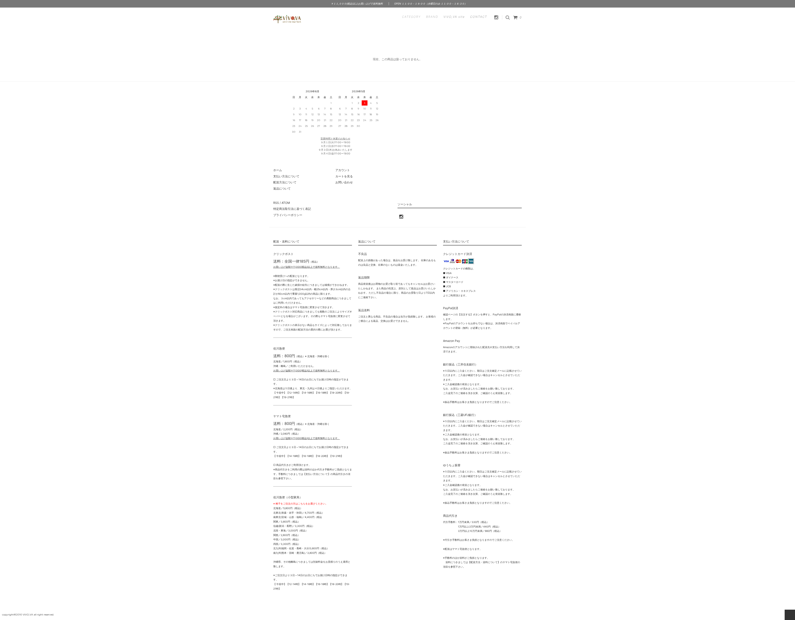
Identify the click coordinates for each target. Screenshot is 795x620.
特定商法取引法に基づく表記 (292, 208)
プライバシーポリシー (287, 215)
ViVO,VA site (454, 16)
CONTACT (478, 16)
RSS (276, 202)
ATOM (286, 202)
